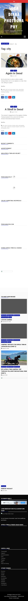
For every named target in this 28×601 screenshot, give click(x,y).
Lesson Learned (6, 320)
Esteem (3, 581)
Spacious (3, 576)
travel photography (20, 90)
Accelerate (4, 578)
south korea (6, 90)
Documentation (5, 555)
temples (17, 126)
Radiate (3, 580)
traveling (3, 91)
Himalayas (3, 583)
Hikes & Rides (10, 315)
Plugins (3, 560)
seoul (2, 90)
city (6, 89)
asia (3, 125)
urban (8, 128)
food (8, 89)
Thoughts (4, 486)
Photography (4, 342)
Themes (3, 558)
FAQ (2, 556)
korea (11, 89)
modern (13, 125)
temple (10, 90)
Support (3, 553)
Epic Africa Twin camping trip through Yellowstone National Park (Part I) (14, 371)
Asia (12, 70)
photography (21, 125)
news (17, 89)
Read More (3, 86)
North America (5, 317)
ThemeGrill (4, 551)
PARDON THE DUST (7, 488)
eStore (3, 573)
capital (3, 89)
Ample (2, 574)
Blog (2, 561)
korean (14, 89)
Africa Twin (4, 315)
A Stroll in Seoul (14, 109)
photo (17, 125)
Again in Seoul (14, 73)
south (5, 126)
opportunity (21, 89)
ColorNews (4, 585)
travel (14, 90)
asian (6, 125)
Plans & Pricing (5, 563)
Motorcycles (16, 315)
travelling (7, 91)
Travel (15, 70)
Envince (3, 571)
